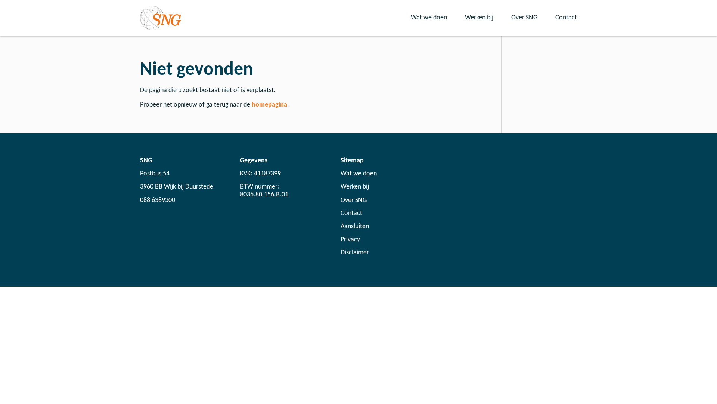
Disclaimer (355, 252)
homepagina (269, 104)
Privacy (350, 239)
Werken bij (479, 17)
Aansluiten (355, 226)
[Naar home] (160, 18)
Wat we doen (429, 17)
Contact (566, 17)
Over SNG (524, 17)
